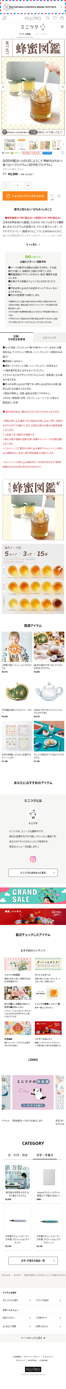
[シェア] (59, 196)
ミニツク (17, 1275)
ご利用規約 (16, 1357)
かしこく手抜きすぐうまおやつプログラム (49, 756)
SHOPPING (32, 1360)
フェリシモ (6, 1275)
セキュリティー (48, 1357)
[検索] (47, 18)
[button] (62, 87)
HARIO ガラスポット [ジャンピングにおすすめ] (48, 712)
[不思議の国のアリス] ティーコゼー (17, 712)
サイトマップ (20, 1360)
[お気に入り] (55, 18)
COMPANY (43, 1360)
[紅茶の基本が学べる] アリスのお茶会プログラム (48, 667)
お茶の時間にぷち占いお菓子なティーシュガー (16, 756)
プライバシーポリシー (32, 1357)
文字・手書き (44, 1155)
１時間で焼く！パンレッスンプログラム (16, 667)
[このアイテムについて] (62, 153)
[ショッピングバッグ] (62, 18)
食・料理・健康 (18, 1155)
